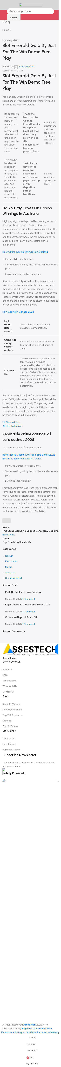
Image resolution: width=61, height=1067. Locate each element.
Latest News (8, 744)
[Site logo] (30, 4)
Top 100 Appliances (12, 715)
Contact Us (8, 691)
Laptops (6, 720)
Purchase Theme (11, 749)
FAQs (5, 675)
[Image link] (30, 649)
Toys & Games (10, 726)
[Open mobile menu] (4, 5)
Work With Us (9, 686)
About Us (7, 669)
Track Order (8, 738)
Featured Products (12, 709)
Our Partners (9, 680)
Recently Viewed (11, 704)
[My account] (57, 5)
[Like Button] (6, 520)
